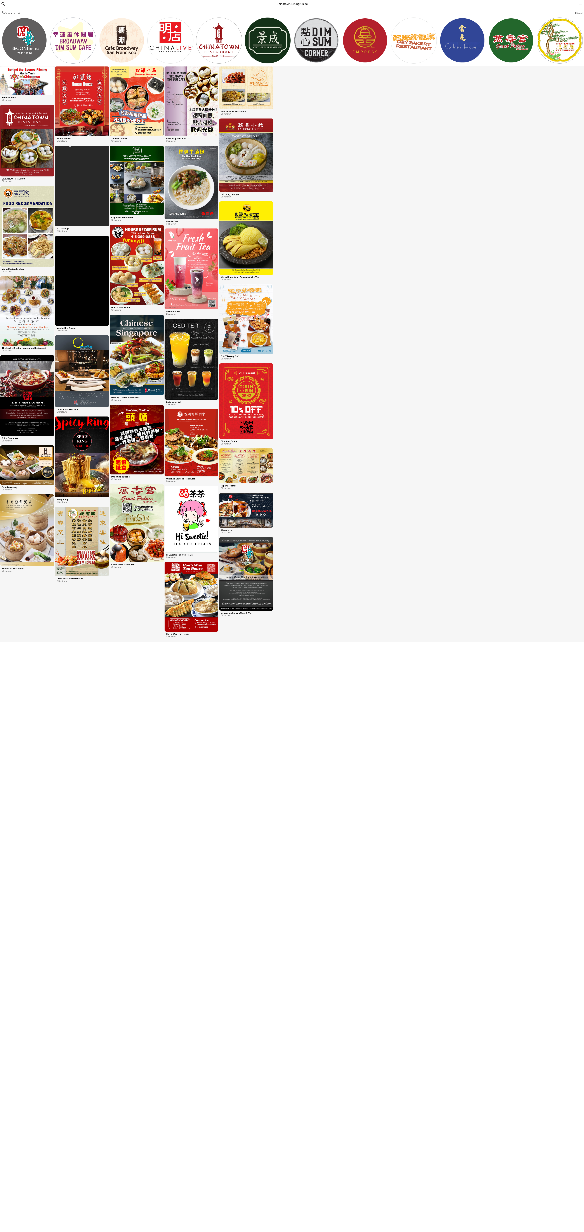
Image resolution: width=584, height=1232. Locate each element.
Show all (578, 13)
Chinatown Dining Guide (292, 3)
